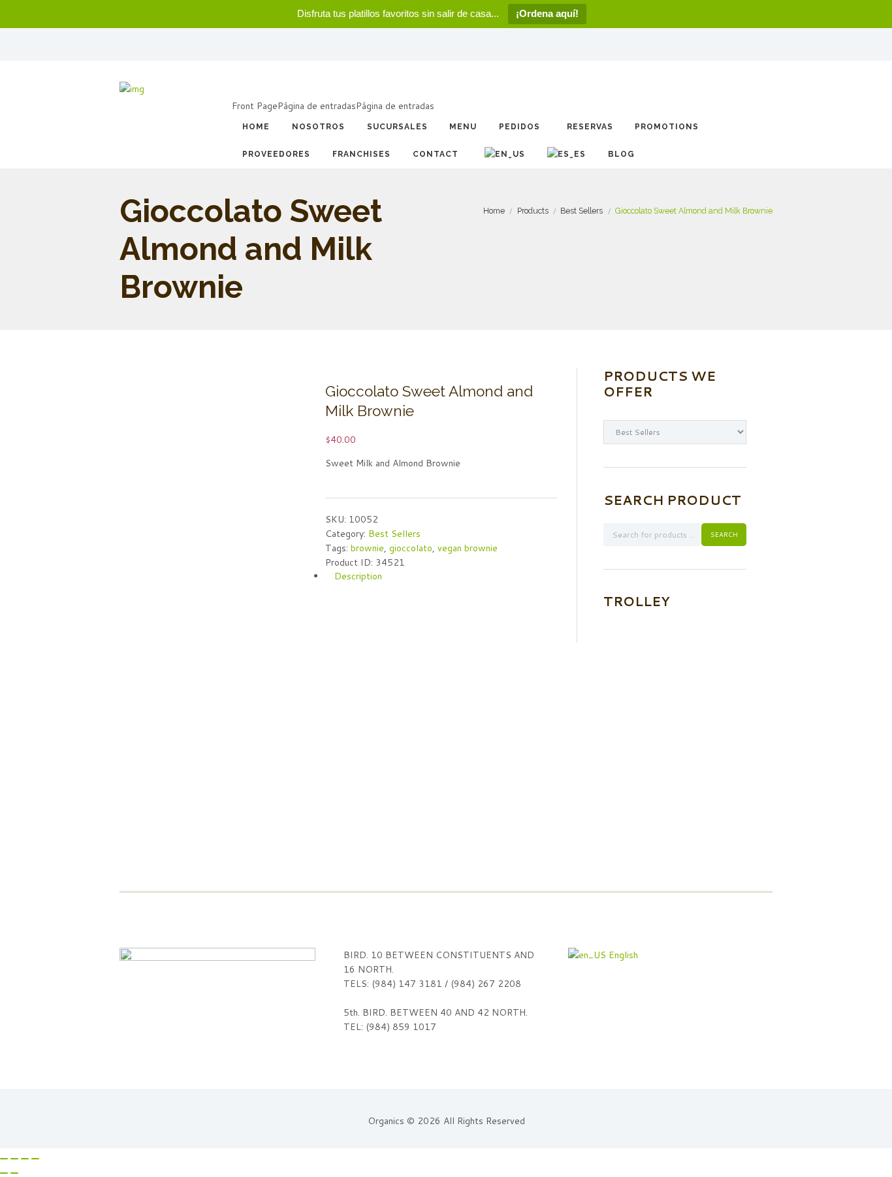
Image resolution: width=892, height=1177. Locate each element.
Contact (435, 154)
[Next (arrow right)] (14, 1173)
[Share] (14, 1158)
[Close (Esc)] (4, 1158)
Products (533, 211)
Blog (621, 154)
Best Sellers (581, 211)
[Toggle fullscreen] (25, 1158)
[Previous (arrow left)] (4, 1173)
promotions (667, 126)
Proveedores (276, 154)
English (622, 954)
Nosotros (318, 126)
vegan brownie (468, 548)
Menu (463, 126)
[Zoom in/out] (35, 1158)
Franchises (361, 154)
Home (256, 126)
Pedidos (519, 126)
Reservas (590, 126)
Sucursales (397, 126)
